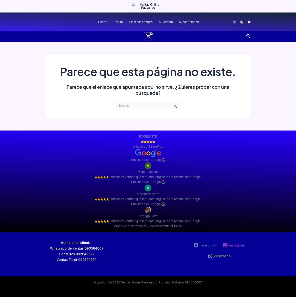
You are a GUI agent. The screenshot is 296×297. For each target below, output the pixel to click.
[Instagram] (234, 22)
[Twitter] (249, 22)
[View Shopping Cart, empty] (148, 36)
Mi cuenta (166, 22)
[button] (248, 36)
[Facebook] (241, 22)
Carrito (118, 22)
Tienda (102, 22)
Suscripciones (189, 22)
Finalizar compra (141, 22)
